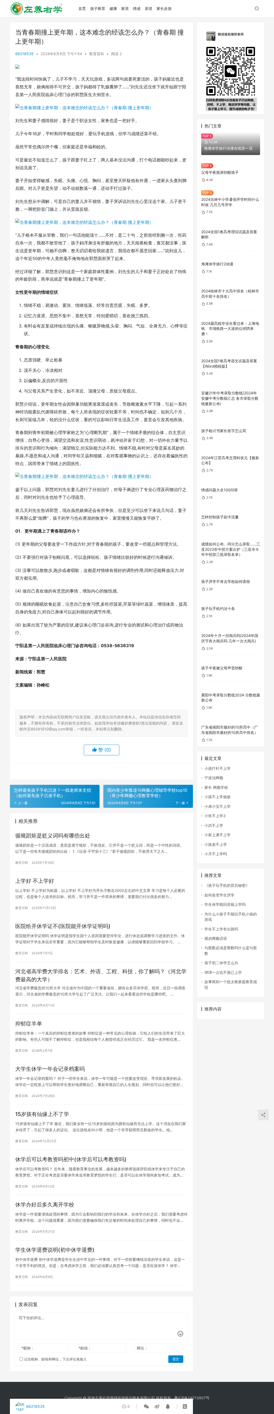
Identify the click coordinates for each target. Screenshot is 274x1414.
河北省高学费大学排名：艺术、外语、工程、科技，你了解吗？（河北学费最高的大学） (101, 975)
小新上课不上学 (217, 834)
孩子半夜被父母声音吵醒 (221, 668)
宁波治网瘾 (213, 777)
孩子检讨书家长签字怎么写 (223, 430)
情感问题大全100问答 (219, 490)
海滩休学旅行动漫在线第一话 (228, 148)
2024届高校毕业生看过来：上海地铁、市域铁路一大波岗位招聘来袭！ (230, 328)
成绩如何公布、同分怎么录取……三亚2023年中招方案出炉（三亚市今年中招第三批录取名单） (230, 549)
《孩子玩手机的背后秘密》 (226, 885)
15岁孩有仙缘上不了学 (42, 1114)
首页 (82, 8)
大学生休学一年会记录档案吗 (50, 1069)
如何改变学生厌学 (219, 895)
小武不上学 (213, 825)
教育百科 (96, 53)
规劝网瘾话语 (215, 938)
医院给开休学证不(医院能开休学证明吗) (63, 926)
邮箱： (85, 1348)
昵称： (28, 1348)
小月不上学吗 (215, 853)
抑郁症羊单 (28, 1023)
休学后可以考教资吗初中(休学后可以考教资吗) (71, 1159)
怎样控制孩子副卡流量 (220, 517)
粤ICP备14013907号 (192, 1398)
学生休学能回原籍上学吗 (225, 904)
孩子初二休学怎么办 (221, 962)
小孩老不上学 (215, 844)
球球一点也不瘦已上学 (223, 972)
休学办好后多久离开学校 (44, 1204)
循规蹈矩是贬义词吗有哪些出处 (52, 835)
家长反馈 (164, 8)
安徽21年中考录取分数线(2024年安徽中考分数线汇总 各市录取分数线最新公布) (229, 398)
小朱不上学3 (215, 815)
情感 (136, 8)
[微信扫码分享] (146, 1406)
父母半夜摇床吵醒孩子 (220, 172)
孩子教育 (97, 8)
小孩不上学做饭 (217, 796)
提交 (176, 1359)
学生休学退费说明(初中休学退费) (54, 1250)
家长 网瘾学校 (216, 787)
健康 (113, 8)
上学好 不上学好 (34, 881)
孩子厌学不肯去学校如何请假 (225, 581)
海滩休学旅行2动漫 (217, 264)
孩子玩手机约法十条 (218, 608)
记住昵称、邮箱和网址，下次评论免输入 (55, 1359)
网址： (142, 1348)
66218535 (24, 53)
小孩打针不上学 (217, 768)
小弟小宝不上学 (217, 806)
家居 (125, 8)
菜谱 (148, 8)
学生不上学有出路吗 (221, 929)
